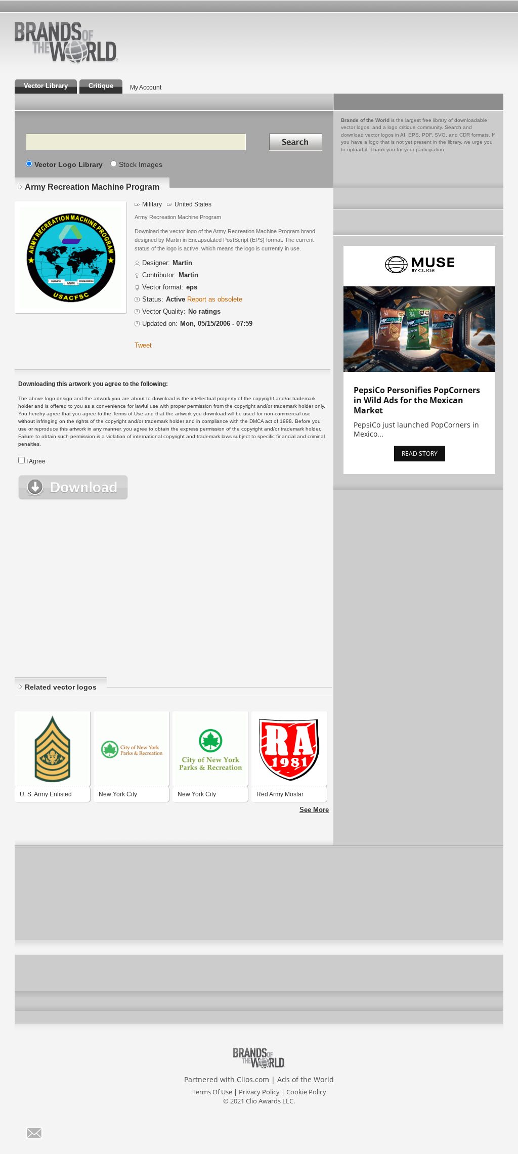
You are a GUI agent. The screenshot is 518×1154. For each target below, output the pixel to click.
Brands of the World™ (66, 42)
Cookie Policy (306, 1091)
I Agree (36, 461)
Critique (101, 86)
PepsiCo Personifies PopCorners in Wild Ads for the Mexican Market (417, 400)
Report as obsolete (214, 299)
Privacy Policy (259, 1091)
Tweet (143, 345)
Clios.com (253, 1079)
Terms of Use (212, 1091)
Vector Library (46, 86)
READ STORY (420, 453)
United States (193, 204)
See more (314, 810)
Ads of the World (305, 1079)
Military (152, 204)
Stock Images (140, 164)
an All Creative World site (99, 62)
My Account (145, 87)
